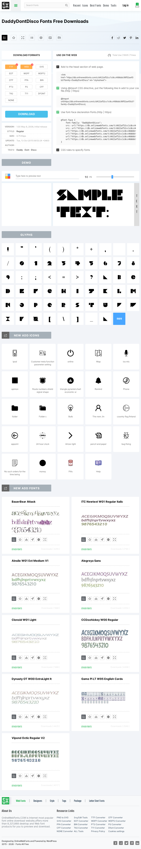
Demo (106, 5)
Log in (125, 5)
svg (42, 66)
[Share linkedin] (137, 37)
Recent (76, 5)
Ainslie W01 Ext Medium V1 (30, 560)
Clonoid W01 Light (24, 619)
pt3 (11, 87)
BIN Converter (81, 824)
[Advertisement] (27, 204)
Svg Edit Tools (81, 817)
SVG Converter (64, 821)
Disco (33, 150)
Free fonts (6, 5)
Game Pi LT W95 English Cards (102, 679)
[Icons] (50, 38)
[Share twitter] (124, 37)
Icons (85, 5)
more (119, 318)
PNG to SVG (62, 817)
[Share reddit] (118, 37)
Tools (114, 5)
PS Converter (114, 824)
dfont (41, 93)
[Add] (4, 38)
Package (77, 801)
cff (42, 87)
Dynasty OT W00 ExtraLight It (32, 679)
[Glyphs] (32, 38)
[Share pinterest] (131, 37)
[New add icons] (5, 335)
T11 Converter (98, 828)
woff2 (41, 73)
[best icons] (5, 488)
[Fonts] (59, 38)
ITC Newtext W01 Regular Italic (102, 501)
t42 (11, 93)
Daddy (20, 150)
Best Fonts (95, 5)
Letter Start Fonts (97, 801)
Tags (64, 801)
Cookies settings (116, 831)
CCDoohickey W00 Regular (99, 619)
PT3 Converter (98, 824)
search (66, 5)
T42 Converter (81, 828)
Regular (20, 131)
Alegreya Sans (91, 560)
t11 (26, 93)
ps (26, 87)
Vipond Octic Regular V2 (28, 738)
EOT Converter (81, 821)
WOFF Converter (99, 821)
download (26, 114)
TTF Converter (98, 817)
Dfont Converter (116, 828)
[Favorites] (14, 38)
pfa (26, 80)
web (26, 66)
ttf (11, 66)
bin (42, 80)
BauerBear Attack (23, 501)
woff (26, 73)
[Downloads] (26, 539)
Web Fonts (21, 801)
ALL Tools (78, 831)
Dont (27, 150)
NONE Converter (65, 831)
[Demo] (23, 38)
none (11, 100)
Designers (37, 801)
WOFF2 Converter (117, 821)
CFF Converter (64, 828)
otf (11, 80)
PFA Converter (64, 824)
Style (52, 801)
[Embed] (38, 539)
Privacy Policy (98, 831)
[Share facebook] (112, 37)
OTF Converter (115, 817)
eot (11, 73)
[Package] (41, 38)
